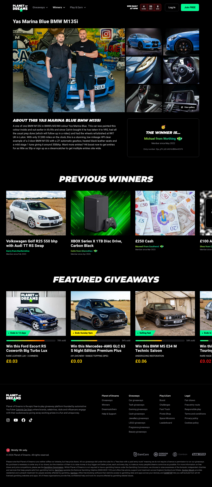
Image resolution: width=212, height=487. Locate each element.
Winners (106, 404)
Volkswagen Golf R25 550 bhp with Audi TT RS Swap (32, 243)
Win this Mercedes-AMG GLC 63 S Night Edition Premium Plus (98, 349)
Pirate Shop (165, 413)
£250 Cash (144, 241)
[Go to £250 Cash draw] (165, 213)
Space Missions (167, 418)
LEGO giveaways (137, 422)
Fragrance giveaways (139, 427)
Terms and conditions (195, 413)
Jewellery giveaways (139, 418)
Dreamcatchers (109, 409)
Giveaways (107, 400)
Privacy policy (191, 418)
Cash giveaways (137, 413)
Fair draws (190, 400)
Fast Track (165, 409)
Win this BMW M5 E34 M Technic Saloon (156, 349)
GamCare (59, 470)
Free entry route (192, 404)
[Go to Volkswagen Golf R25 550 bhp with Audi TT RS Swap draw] (36, 213)
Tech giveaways (136, 404)
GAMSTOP (168, 472)
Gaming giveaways (138, 409)
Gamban (74, 472)
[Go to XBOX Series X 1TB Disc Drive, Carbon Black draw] (100, 213)
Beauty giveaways (138, 431)
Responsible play (193, 409)
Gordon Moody (188, 470)
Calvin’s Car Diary (24, 409)
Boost (162, 400)
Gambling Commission (53, 467)
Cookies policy (192, 422)
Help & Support (109, 413)
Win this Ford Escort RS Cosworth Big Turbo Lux (26, 349)
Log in (172, 7)
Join (190, 7)
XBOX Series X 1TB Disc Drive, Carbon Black (96, 243)
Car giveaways (136, 400)
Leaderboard (166, 422)
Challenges (165, 404)
